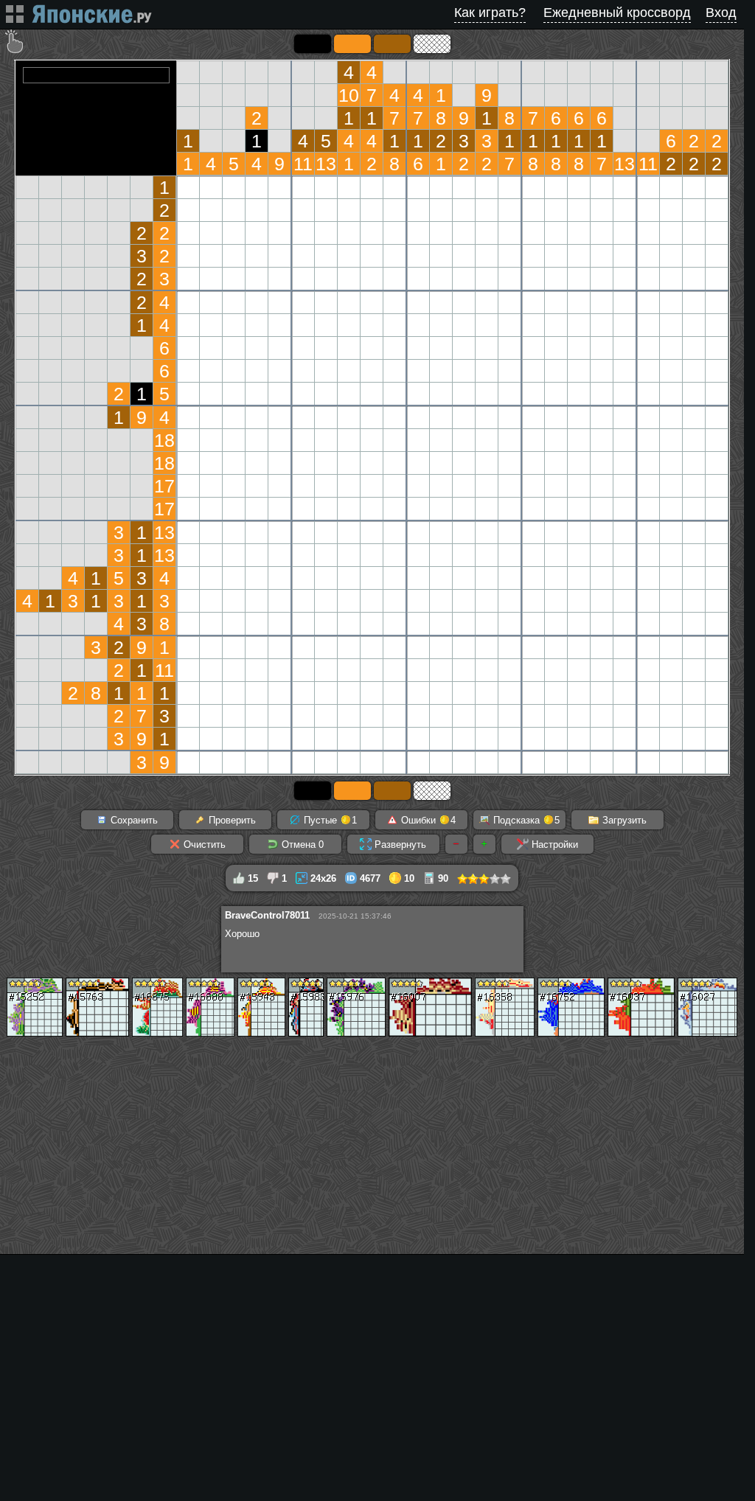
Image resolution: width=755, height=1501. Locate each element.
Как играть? (490, 12)
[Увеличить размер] (484, 844)
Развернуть (399, 844)
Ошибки (427, 820)
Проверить (231, 820)
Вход (721, 12)
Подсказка (525, 820)
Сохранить (133, 820)
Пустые (329, 820)
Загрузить (623, 820)
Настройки (553, 844)
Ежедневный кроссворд (617, 12)
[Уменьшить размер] (456, 844)
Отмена (301, 844)
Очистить (203, 844)
